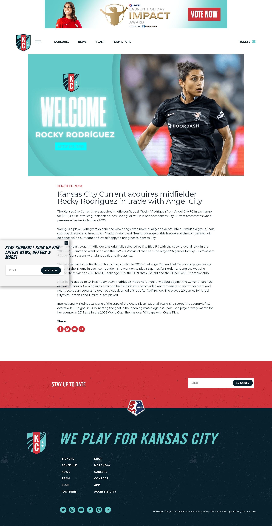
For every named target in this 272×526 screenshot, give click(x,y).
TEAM (66, 478)
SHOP (98, 458)
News (82, 41)
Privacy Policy (203, 511)
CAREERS (100, 471)
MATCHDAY (102, 465)
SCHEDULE (69, 465)
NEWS (66, 471)
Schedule (61, 41)
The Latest (62, 186)
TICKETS (68, 458)
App (97, 485)
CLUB (65, 485)
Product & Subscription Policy (226, 511)
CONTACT (101, 478)
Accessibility (105, 491)
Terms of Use (249, 511)
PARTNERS (69, 491)
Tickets (244, 41)
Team (99, 41)
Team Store (121, 41)
